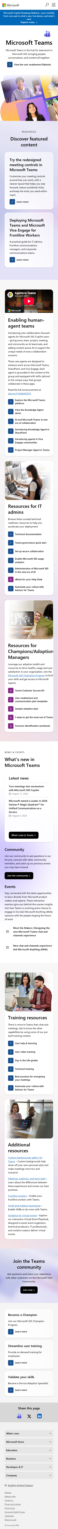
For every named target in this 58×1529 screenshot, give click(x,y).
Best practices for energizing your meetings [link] (30, 1078)
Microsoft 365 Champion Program (26, 675)
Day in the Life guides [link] (26, 1060)
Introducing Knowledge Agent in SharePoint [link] (32, 431)
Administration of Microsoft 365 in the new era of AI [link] (31, 570)
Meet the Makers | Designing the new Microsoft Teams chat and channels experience (31, 931)
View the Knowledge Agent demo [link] (29, 411)
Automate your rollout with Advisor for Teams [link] (29, 588)
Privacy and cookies (13, 1504)
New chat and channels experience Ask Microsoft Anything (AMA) (32, 947)
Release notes (10, 1496)
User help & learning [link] (26, 1043)
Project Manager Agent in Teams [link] (32, 449)
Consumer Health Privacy (15, 1512)
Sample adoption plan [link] (26, 708)
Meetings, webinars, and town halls (26, 1178)
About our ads (10, 1519)
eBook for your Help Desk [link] (28, 579)
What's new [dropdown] (12, 1433)
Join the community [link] (17, 875)
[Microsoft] (11, 5)
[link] (19, 1416)
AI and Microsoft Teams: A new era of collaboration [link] (31, 421)
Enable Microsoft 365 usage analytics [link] (29, 560)
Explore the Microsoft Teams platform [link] (30, 401)
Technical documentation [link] (28, 534)
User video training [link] (25, 1051)
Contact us (9, 1500)
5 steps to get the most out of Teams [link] (34, 717)
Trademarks (9, 1516)
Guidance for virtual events (22, 1215)
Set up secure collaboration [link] (29, 551)
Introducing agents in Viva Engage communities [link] (29, 440)
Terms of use (10, 1508)
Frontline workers (17, 1195)
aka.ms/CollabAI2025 (19, 393)
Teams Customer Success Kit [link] (29, 690)
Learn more (23, 201)
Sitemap (8, 1492)
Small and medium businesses (24, 1205)
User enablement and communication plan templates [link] (31, 699)
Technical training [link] (24, 1068)
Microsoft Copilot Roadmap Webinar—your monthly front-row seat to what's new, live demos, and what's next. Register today (29, 17)
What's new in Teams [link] (22, 835)
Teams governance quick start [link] (30, 542)
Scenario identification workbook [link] (32, 725)
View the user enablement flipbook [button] (32, 64)
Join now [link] (27, 1289)
